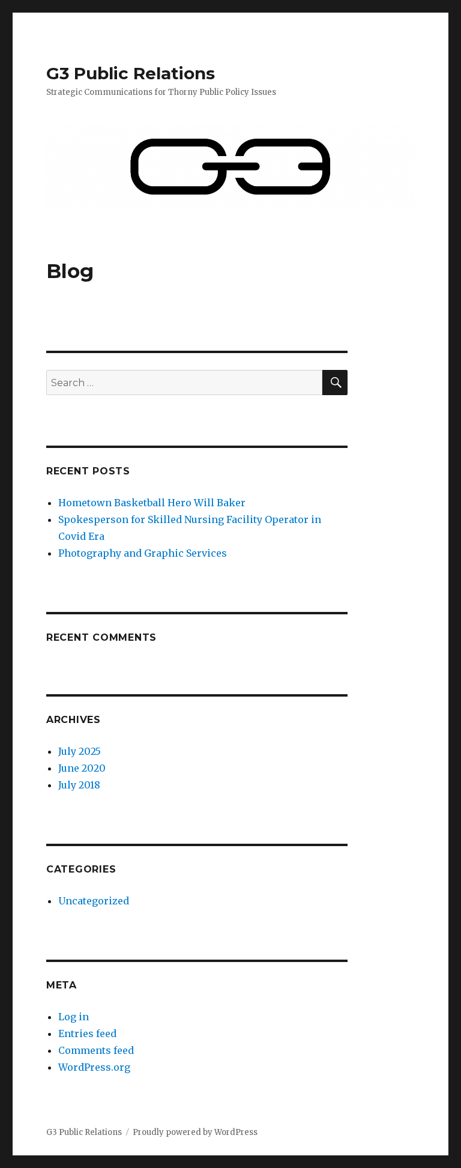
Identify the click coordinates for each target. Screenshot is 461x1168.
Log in (73, 1017)
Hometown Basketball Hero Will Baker (152, 503)
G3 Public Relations (130, 73)
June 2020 (82, 768)
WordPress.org (94, 1067)
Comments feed (96, 1050)
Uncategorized (93, 901)
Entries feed (87, 1033)
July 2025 (79, 751)
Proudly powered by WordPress (195, 1132)
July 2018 (79, 785)
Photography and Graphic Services (142, 553)
